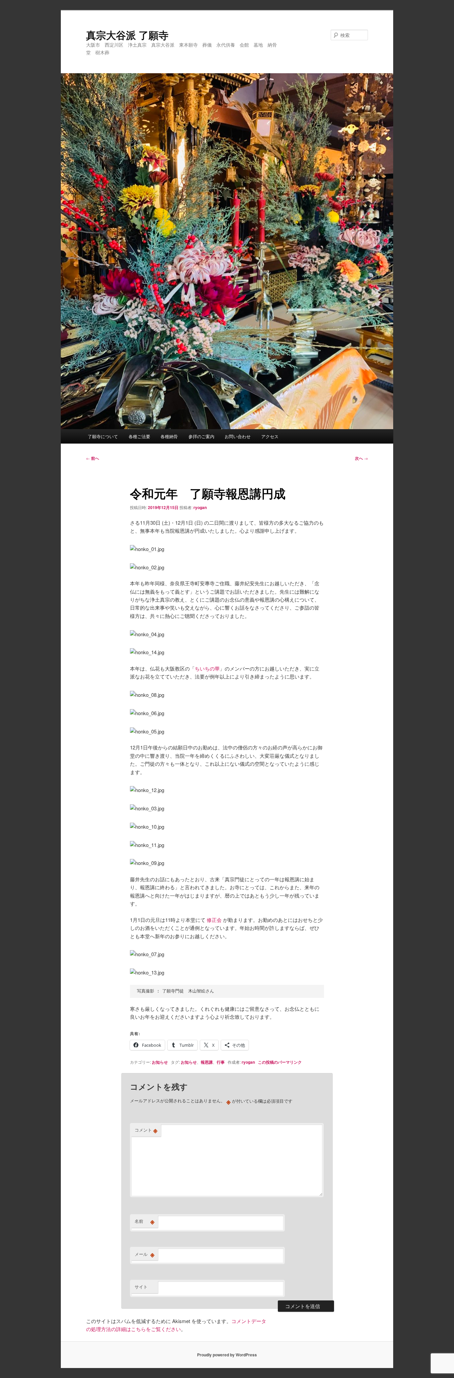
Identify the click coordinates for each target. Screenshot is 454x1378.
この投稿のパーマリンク (280, 1062)
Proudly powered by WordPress (227, 1355)
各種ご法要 (139, 436)
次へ (361, 458)
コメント (146, 1130)
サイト (141, 1286)
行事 (221, 1062)
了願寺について (103, 436)
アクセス (270, 436)
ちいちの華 (207, 668)
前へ (92, 458)
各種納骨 (169, 436)
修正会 (214, 919)
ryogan (200, 507)
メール (145, 1254)
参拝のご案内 (201, 436)
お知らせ (160, 1062)
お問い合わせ (238, 436)
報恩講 (207, 1062)
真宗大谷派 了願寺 (127, 35)
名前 (145, 1221)
